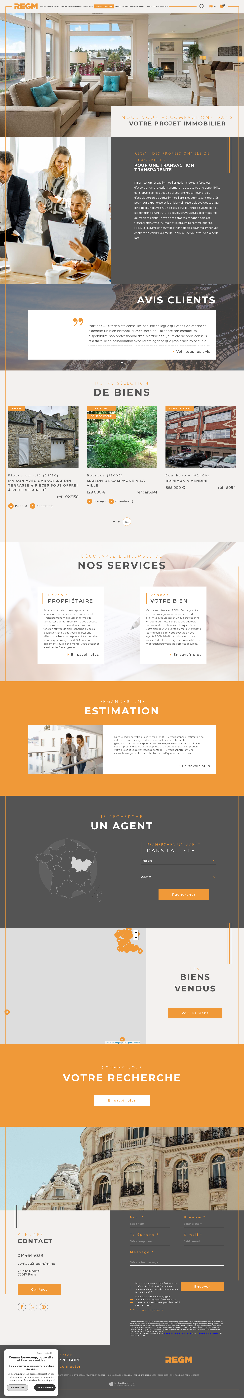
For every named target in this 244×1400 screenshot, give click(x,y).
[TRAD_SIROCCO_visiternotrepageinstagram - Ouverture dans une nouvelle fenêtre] (44, 1318)
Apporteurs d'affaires (149, 6)
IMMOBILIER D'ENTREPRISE (71, 6)
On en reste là (44, 1353)
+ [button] (136, 944)
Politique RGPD (182, 1386)
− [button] (136, 949)
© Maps (118, 1054)
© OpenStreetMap (132, 1054)
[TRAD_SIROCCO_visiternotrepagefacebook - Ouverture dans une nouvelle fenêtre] (22, 1318)
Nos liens (168, 1386)
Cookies (195, 1387)
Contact (164, 6)
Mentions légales (146, 1386)
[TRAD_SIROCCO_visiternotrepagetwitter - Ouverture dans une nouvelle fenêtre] (33, 1318)
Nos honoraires (114, 1386)
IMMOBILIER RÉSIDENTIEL (50, 6)
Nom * (137, 1228)
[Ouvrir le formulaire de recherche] (202, 6)
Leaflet (108, 1054)
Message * (142, 1263)
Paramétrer (17, 1387)
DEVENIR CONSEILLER (104, 6)
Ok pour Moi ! (45, 1387)
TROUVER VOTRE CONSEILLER (126, 6)
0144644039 (30, 1266)
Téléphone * (144, 1246)
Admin (160, 1386)
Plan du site (130, 1386)
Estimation (88, 6)
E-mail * (193, 1246)
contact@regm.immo (36, 1275)
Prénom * (195, 1228)
